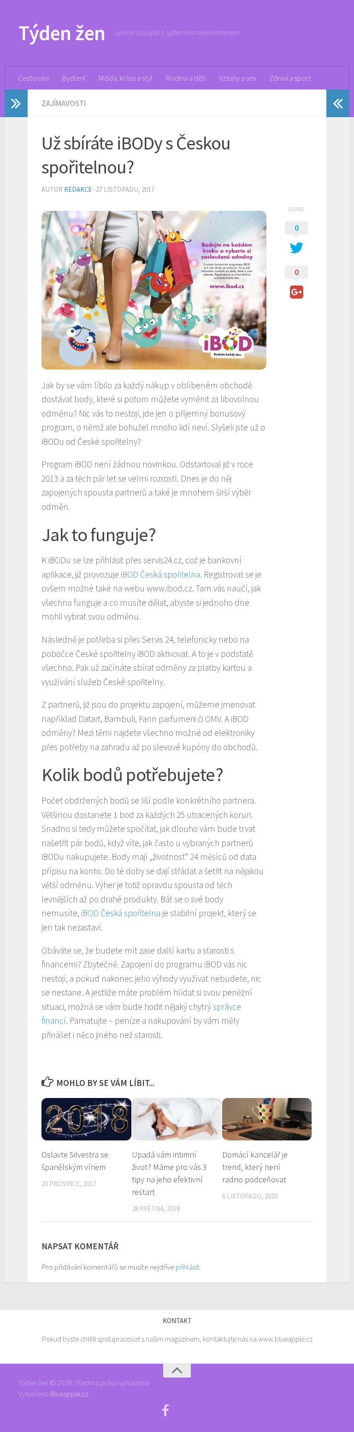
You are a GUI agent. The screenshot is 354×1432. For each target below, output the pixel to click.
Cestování (33, 78)
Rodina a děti (185, 78)
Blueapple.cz (69, 1393)
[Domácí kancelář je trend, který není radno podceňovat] (267, 1119)
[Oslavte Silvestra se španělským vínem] (86, 1119)
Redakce (78, 189)
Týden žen (62, 33)
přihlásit (188, 1267)
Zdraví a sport (290, 78)
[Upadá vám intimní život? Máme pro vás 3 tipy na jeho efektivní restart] (177, 1119)
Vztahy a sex (237, 78)
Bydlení (73, 78)
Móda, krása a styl (125, 78)
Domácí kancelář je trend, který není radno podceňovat (255, 1167)
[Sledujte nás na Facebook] (165, 1410)
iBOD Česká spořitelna (160, 574)
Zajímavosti (63, 103)
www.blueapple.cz (285, 1338)
